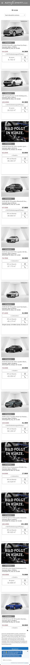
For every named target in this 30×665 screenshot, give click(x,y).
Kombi (14, 155)
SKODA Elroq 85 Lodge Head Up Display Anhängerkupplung (15, 45)
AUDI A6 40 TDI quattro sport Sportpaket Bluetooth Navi (15, 307)
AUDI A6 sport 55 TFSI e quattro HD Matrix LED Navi (15, 252)
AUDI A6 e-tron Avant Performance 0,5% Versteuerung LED (15, 568)
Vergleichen (9, 42)
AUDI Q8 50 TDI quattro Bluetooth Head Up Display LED (15, 201)
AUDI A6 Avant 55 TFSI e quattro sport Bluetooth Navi (15, 146)
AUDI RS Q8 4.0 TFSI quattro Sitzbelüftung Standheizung (15, 518)
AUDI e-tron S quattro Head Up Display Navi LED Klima (15, 416)
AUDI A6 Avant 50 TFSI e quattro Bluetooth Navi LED (15, 361)
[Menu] (2, 3)
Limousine (14, 260)
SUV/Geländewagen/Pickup (15, 54)
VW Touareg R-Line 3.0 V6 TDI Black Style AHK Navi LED (15, 96)
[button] (27, 630)
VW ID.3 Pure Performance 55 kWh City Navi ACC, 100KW (15, 467)
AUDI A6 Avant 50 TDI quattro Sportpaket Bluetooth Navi (15, 619)
